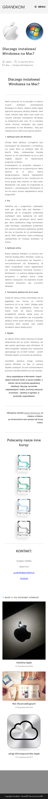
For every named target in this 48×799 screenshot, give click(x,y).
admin (9, 62)
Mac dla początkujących (24, 703)
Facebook (24, 578)
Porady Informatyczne (23, 65)
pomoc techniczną (32, 413)
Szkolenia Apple (24, 662)
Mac (8, 65)
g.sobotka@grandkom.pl (24, 572)
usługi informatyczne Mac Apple (24, 753)
